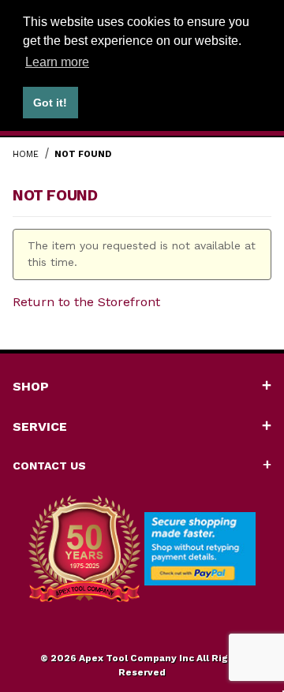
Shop (31, 386)
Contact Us (49, 465)
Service (40, 426)
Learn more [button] (57, 62)
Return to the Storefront (86, 301)
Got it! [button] (50, 102)
